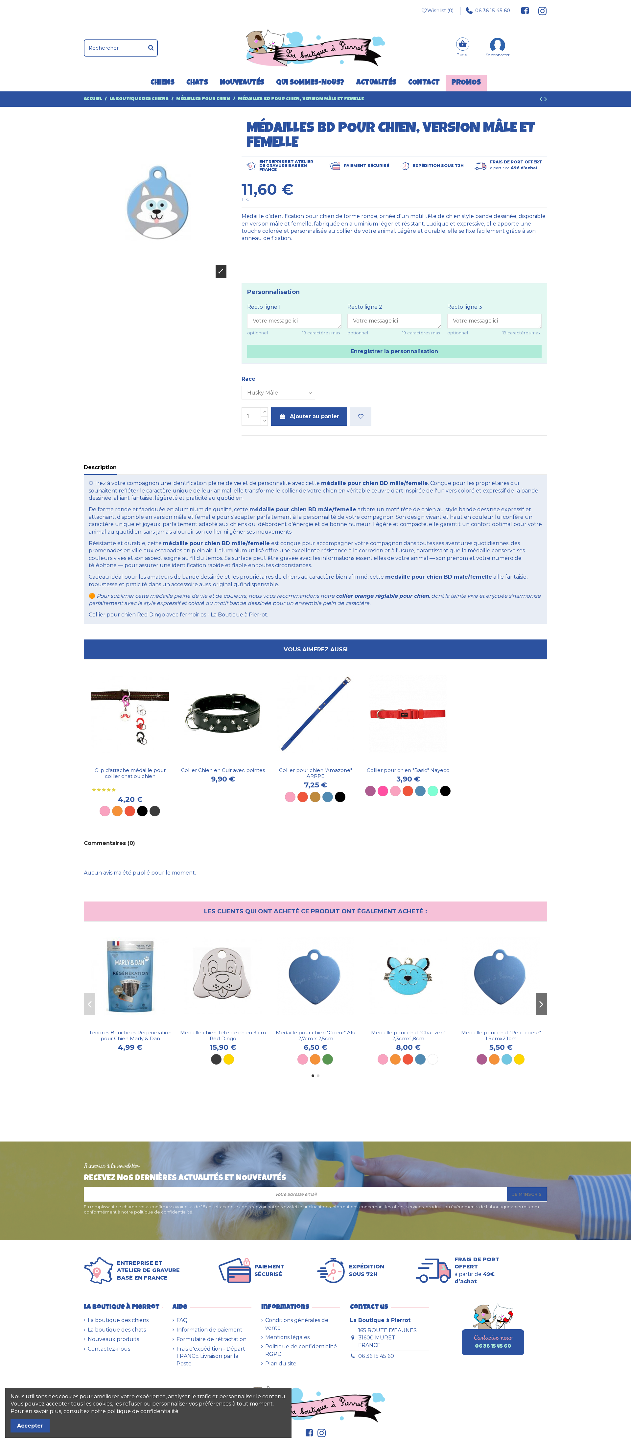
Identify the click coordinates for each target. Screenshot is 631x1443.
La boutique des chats (117, 1330)
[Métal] (155, 811)
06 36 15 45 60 (492, 10)
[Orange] (117, 811)
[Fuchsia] (383, 791)
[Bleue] (420, 1059)
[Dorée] (228, 1059)
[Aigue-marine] (433, 791)
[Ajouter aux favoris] (360, 416)
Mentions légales (287, 1337)
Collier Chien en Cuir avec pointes (223, 770)
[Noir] (142, 811)
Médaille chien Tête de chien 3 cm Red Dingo (223, 1035)
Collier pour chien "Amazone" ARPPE (315, 773)
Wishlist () (440, 10)
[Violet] (370, 791)
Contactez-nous (109, 1349)
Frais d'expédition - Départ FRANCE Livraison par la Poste (210, 1356)
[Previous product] (542, 100)
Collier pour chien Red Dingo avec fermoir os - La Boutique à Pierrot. (178, 615)
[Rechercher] (151, 48)
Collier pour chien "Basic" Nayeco (408, 770)
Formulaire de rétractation (211, 1339)
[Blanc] (433, 1059)
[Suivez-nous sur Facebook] (525, 10)
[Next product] (545, 100)
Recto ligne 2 (364, 307)
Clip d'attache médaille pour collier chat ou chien (130, 773)
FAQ (182, 1320)
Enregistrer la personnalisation (394, 351)
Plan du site (280, 1363)
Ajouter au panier (314, 416)
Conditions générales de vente (296, 1324)
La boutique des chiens (118, 1320)
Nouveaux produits (113, 1339)
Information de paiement (209, 1330)
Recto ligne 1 (264, 307)
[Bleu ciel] (507, 1059)
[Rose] (105, 811)
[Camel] (315, 797)
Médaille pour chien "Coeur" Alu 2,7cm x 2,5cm (315, 1035)
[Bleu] (327, 797)
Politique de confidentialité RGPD (301, 1350)
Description (100, 467)
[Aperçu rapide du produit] (135, 761)
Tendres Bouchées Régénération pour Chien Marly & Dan (130, 1035)
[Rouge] (130, 811)
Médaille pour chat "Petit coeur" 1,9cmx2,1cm (501, 1035)
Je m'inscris (527, 1194)
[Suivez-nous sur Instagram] (539, 10)
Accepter (30, 1426)
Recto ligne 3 (464, 307)
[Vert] (327, 1059)
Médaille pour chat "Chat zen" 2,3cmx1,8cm (408, 1035)
